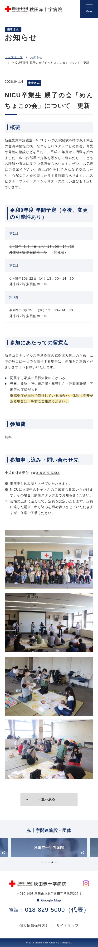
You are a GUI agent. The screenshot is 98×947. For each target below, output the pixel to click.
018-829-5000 (47, 473)
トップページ (14, 57)
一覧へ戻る (46, 799)
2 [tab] (45, 862)
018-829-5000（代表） (57, 909)
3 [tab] (49, 862)
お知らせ (36, 57)
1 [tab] (42, 862)
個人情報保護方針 (34, 925)
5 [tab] (55, 862)
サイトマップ (67, 925)
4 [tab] (52, 862)
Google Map (51, 900)
